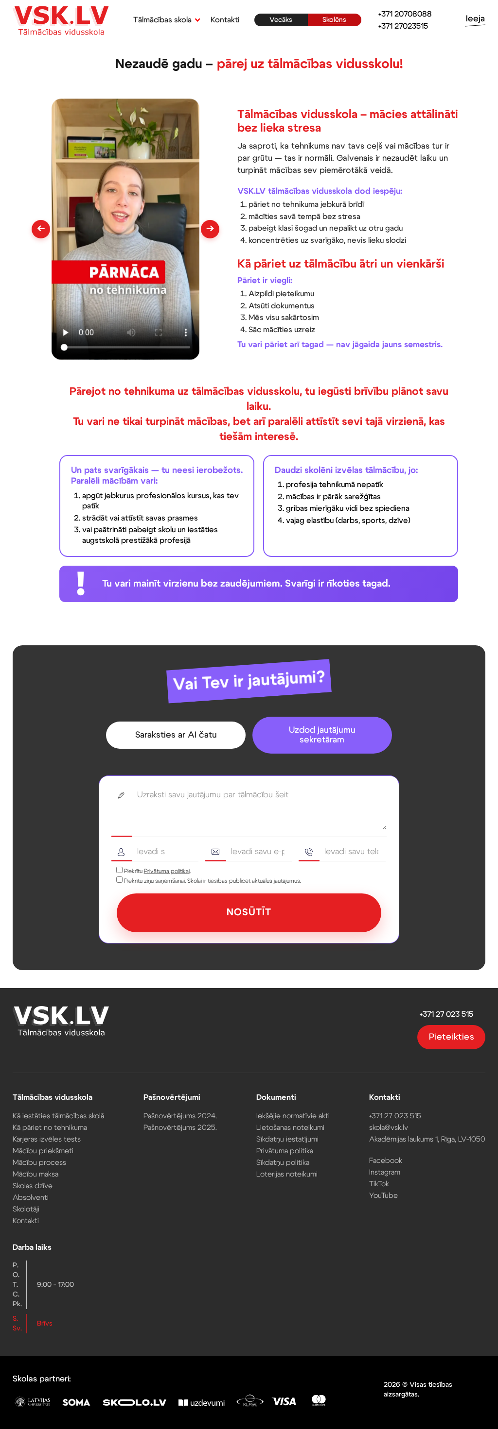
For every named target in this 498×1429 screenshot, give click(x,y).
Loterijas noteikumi (287, 1174)
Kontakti (225, 20)
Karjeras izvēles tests (47, 1139)
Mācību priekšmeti (43, 1151)
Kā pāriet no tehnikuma (50, 1127)
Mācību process (39, 1162)
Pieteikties (452, 1037)
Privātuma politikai (167, 871)
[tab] (176, 735)
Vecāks (280, 20)
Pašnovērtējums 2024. (180, 1116)
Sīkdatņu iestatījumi (287, 1139)
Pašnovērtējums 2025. (180, 1127)
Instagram (384, 1172)
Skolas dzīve (33, 1186)
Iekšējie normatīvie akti (293, 1116)
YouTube (383, 1195)
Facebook (385, 1160)
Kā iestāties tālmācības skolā (58, 1116)
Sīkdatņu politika (282, 1162)
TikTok (379, 1184)
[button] (164, 20)
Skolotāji (26, 1209)
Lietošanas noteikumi (290, 1127)
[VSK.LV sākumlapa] (61, 21)
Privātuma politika (284, 1151)
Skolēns (334, 20)
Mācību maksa (35, 1174)
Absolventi (31, 1197)
